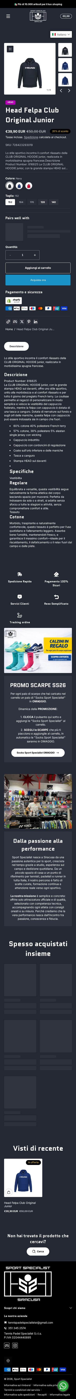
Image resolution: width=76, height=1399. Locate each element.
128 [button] (43, 202)
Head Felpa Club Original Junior (20, 1204)
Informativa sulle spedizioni (19, 1394)
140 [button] (54, 202)
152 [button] (10, 202)
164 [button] (21, 202)
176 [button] (32, 202)
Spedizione (31, 137)
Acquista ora (38, 280)
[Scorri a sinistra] (61, 90)
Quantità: (11, 247)
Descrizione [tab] (16, 346)
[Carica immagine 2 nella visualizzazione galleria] (65, 65)
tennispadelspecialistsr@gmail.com (30, 1322)
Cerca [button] (40, 1251)
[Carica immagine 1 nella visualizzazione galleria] (65, 50)
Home (9, 329)
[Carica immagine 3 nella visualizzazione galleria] (65, 80)
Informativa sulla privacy (47, 1385)
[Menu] (8, 16)
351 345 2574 (17, 1328)
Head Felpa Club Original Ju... (35, 329)
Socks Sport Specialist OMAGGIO (36, 752)
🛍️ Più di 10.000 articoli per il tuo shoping (38, 4)
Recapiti (42, 1394)
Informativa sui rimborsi (17, 1385)
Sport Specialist (23, 1379)
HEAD (10, 102)
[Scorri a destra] (69, 90)
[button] (65, 16)
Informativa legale (60, 1394)
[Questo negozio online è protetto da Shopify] (13, 303)
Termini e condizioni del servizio (22, 1389)
